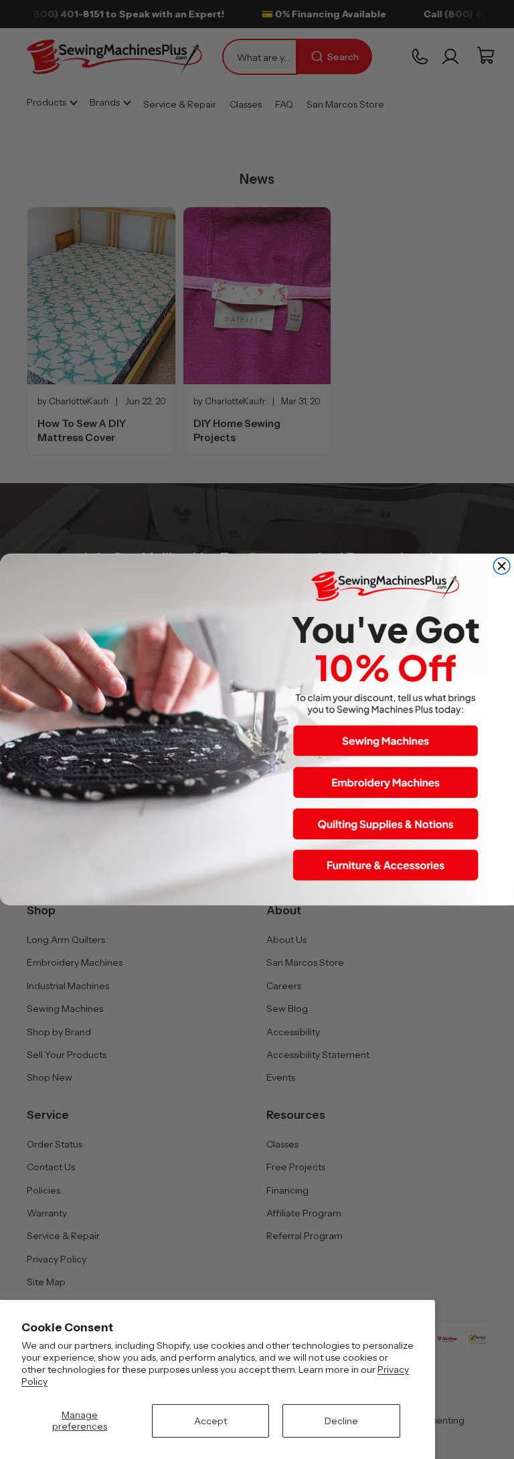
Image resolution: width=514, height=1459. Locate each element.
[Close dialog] (501, 566)
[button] (385, 740)
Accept (210, 1421)
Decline (341, 1421)
